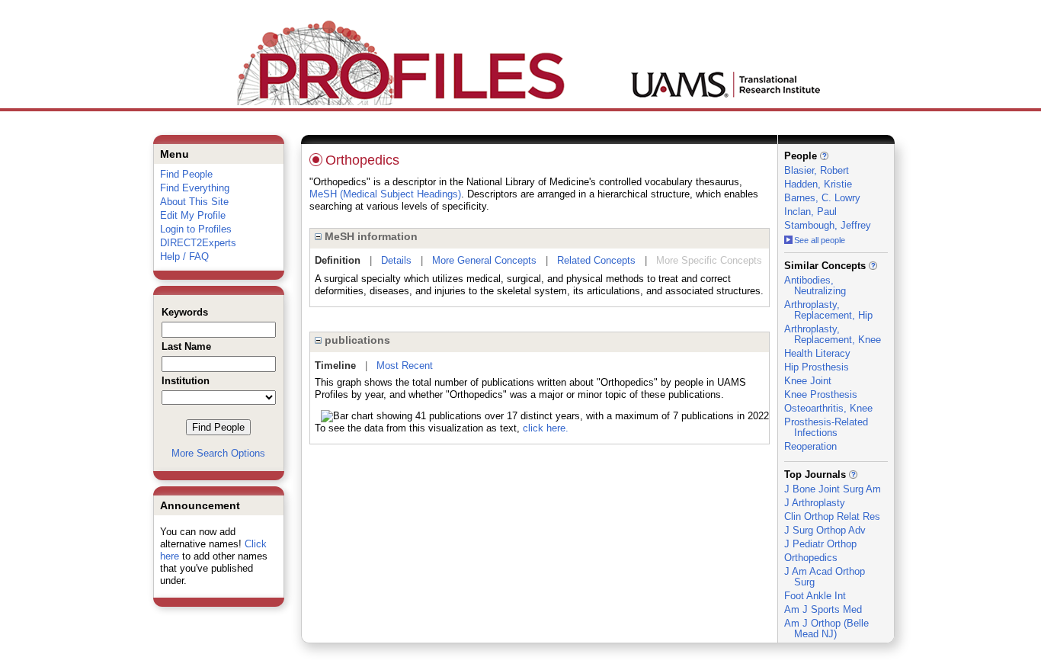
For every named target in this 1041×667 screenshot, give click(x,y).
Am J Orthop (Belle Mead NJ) (826, 628)
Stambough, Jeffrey (827, 225)
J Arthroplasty (814, 502)
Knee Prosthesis (820, 394)
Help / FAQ (184, 256)
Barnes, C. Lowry (822, 198)
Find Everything (194, 188)
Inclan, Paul (810, 211)
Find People (186, 174)
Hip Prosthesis (816, 367)
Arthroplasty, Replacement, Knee (832, 334)
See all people (819, 240)
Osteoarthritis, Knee (828, 408)
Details (396, 260)
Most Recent (404, 365)
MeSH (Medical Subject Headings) (385, 194)
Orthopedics (811, 557)
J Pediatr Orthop (820, 544)
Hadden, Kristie (818, 184)
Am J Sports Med (823, 609)
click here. (546, 428)
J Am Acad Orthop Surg (824, 577)
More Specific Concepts (709, 260)
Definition (337, 260)
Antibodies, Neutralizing (815, 285)
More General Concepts (484, 260)
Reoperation (810, 446)
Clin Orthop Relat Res (832, 516)
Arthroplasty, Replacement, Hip (828, 310)
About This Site (194, 201)
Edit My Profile (193, 215)
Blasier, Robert (816, 170)
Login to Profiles (196, 229)
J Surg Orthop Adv (825, 530)
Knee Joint (807, 380)
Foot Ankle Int (815, 595)
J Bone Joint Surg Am (832, 489)
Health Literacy (817, 353)
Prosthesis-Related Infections (826, 427)
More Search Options (218, 453)
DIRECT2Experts (198, 243)
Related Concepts (596, 260)
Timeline (335, 365)
